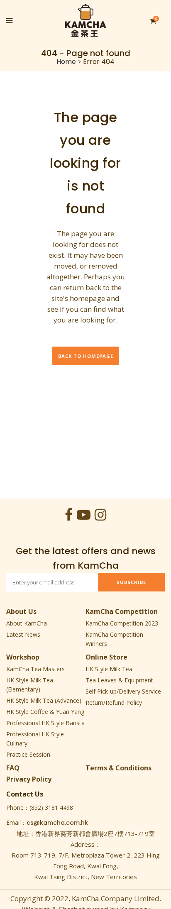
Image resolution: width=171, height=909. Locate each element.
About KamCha (26, 623)
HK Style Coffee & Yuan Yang (45, 712)
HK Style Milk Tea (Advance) (43, 700)
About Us (21, 611)
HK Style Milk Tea (109, 669)
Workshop (22, 657)
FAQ (13, 767)
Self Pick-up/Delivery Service (123, 691)
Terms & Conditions (118, 767)
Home (66, 61)
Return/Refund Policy (114, 702)
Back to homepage (85, 356)
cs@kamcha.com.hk (57, 823)
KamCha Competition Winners (114, 639)
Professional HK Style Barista (45, 723)
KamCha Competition (122, 611)
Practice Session (28, 754)
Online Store (106, 657)
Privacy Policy (28, 779)
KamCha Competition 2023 (122, 623)
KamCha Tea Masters (35, 669)
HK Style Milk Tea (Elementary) (29, 684)
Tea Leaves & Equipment (119, 680)
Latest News (23, 634)
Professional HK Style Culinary (35, 738)
